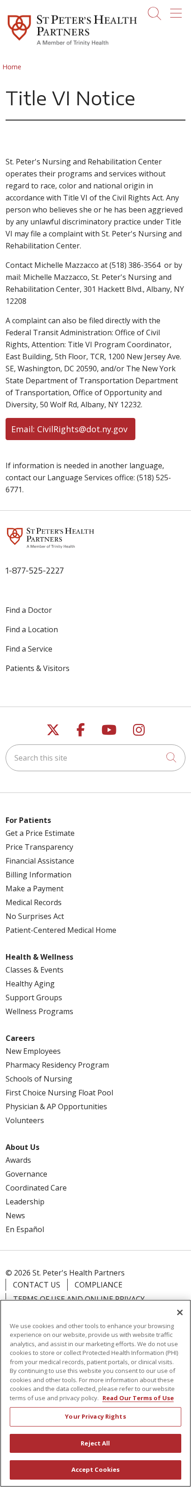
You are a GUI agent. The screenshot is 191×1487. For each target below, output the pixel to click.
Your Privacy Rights (95, 1416)
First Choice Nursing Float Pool (59, 1093)
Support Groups (34, 997)
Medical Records (34, 902)
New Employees (33, 1051)
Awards (18, 1160)
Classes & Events (35, 970)
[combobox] (95, 757)
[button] (177, 10)
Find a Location (32, 629)
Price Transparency (39, 847)
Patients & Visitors (38, 668)
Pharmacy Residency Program (57, 1065)
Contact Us (36, 1285)
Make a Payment (35, 888)
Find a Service (29, 649)
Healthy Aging (30, 984)
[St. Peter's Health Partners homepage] (72, 47)
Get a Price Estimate (40, 833)
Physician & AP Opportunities (56, 1106)
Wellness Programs (39, 1011)
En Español (25, 1229)
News (15, 1215)
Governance (26, 1174)
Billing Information (38, 875)
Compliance (98, 1285)
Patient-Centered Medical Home (61, 930)
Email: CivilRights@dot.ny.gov (70, 429)
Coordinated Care (36, 1188)
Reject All (95, 1443)
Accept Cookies (95, 1469)
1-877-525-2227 (35, 570)
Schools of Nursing (39, 1079)
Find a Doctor (29, 610)
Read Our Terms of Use (138, 1398)
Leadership (25, 1202)
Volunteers (25, 1120)
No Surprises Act (35, 916)
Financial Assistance (40, 861)
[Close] (180, 1312)
